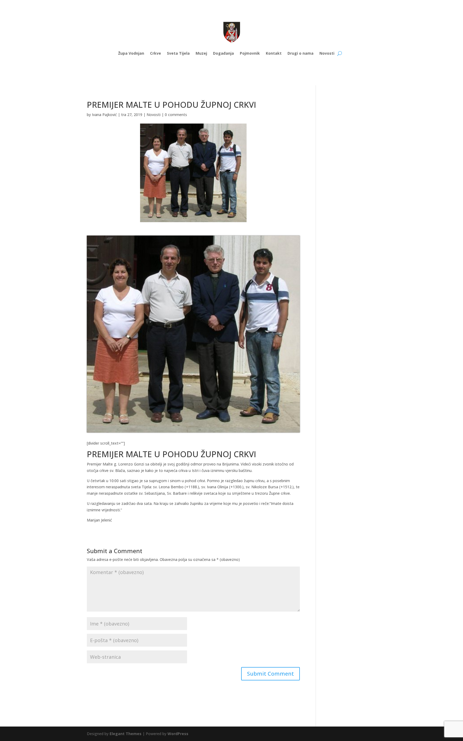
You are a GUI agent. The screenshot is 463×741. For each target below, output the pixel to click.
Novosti (326, 53)
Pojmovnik (250, 53)
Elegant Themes (125, 733)
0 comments (176, 114)
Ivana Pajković (104, 114)
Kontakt (274, 53)
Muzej (201, 53)
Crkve (155, 53)
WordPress (177, 733)
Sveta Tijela (178, 53)
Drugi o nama (300, 53)
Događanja (223, 53)
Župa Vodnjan (131, 53)
